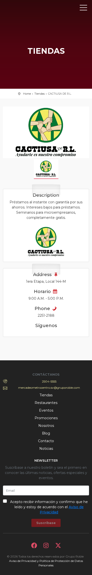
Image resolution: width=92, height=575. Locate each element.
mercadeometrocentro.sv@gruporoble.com (49, 387)
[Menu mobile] (83, 8)
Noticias (46, 448)
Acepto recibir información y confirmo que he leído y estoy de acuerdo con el (49, 507)
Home (27, 93)
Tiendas (39, 93)
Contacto (46, 441)
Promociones (46, 418)
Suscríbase (46, 523)
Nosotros (46, 425)
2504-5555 (49, 381)
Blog (46, 433)
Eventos (46, 410)
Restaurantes (46, 403)
